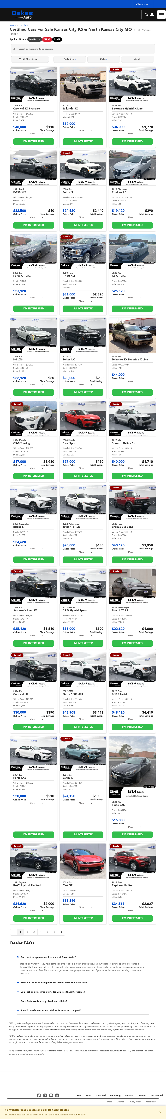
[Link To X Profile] (45, 1095)
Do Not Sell (157, 1095)
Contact (142, 1095)
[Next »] (61, 932)
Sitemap (120, 1102)
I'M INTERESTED (33, 141)
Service (129, 1095)
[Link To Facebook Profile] (39, 1095)
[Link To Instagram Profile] (57, 1095)
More (32, 134)
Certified (101, 1095)
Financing (115, 1095)
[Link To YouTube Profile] (51, 1095)
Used (88, 1095)
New (79, 1095)
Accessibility (151, 1102)
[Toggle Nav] (161, 14)
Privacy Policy (135, 1102)
